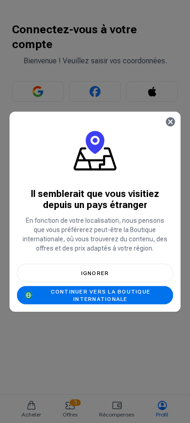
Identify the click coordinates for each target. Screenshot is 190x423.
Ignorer (95, 273)
